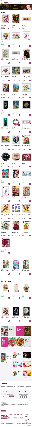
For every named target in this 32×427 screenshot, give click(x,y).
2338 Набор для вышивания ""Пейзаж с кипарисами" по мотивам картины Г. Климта (16, 77)
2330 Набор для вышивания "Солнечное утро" (5, 146)
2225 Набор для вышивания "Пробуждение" (26, 270)
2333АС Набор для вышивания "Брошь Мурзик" (16, 163)
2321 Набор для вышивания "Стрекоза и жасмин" (26, 94)
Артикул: (2, 41)
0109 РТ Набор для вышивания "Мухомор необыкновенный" (26, 111)
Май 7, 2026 (24, 366)
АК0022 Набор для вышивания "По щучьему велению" (26, 232)
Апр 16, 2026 (24, 375)
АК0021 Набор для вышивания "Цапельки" (5, 197)
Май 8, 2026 (15, 366)
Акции (9, 416)
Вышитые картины (21, 418)
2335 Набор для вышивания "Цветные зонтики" (5, 94)
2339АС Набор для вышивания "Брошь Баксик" (5, 163)
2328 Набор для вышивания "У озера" (26, 180)
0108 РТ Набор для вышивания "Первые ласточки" (16, 146)
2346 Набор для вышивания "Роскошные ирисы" (5, 111)
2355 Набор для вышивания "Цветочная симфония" (15, 42)
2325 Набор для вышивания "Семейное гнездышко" (5, 232)
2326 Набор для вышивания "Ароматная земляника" (5, 77)
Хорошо (30, 425)
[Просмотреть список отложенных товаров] (26, 3)
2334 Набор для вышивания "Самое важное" (5, 249)
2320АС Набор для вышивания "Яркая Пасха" (16, 215)
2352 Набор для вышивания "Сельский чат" (15, 59)
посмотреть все (3, 410)
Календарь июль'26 (16, 358)
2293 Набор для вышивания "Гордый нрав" (5, 317)
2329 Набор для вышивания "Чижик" (26, 215)
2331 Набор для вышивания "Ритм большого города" (15, 180)
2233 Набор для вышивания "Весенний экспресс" (15, 270)
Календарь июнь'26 (26, 358)
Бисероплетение (21, 417)
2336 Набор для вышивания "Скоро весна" (5, 270)
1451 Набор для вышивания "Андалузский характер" (26, 317)
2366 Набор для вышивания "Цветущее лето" (5, 42)
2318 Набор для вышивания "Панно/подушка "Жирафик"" (5, 215)
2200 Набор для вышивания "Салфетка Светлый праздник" (16, 294)
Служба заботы (10, 418)
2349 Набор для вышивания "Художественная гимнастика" (26, 42)
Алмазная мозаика (22, 416)
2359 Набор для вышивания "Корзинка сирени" (5, 25)
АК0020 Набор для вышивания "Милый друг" (26, 146)
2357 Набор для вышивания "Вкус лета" (26, 25)
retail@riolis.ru (26, 422)
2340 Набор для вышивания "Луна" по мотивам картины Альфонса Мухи (5, 128)
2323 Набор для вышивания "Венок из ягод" (15, 128)
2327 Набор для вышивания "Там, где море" (5, 180)
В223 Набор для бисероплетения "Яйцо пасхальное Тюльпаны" (5, 294)
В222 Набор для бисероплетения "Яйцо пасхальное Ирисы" (26, 294)
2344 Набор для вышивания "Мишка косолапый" (15, 94)
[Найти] (20, 3)
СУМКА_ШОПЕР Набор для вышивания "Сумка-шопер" (16, 232)
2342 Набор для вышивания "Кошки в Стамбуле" (26, 77)
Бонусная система (16, 416)
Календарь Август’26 (4, 362)
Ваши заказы (15, 417)
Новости (9, 417)
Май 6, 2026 (15, 375)
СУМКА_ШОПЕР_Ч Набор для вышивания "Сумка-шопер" (26, 59)
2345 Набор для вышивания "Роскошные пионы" (26, 163)
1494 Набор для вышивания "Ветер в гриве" (15, 317)
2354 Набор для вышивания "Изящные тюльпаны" (5, 59)
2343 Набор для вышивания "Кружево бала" (15, 197)
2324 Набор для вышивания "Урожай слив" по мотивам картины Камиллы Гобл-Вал (16, 111)
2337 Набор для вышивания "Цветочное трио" (26, 128)
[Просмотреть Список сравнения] (25, 3)
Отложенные (15, 418)
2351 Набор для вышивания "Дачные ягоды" (15, 25)
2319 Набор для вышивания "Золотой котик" (26, 197)
